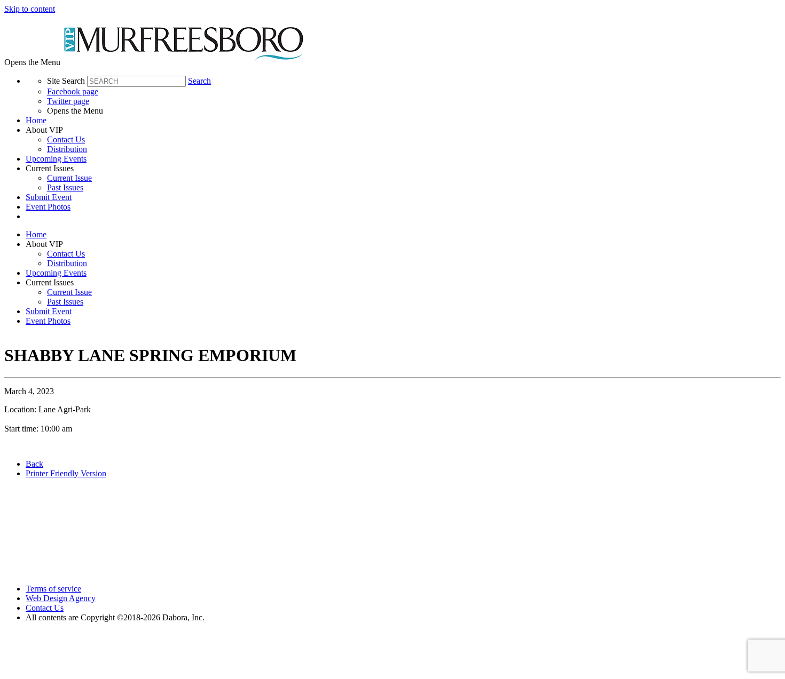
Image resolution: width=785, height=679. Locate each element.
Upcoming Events (56, 158)
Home (36, 120)
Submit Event (49, 197)
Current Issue (69, 177)
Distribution (67, 149)
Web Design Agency (61, 598)
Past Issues (65, 187)
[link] (403, 120)
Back (34, 463)
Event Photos (48, 206)
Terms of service (53, 588)
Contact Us (66, 139)
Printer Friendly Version (66, 473)
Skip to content (29, 8)
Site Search (66, 80)
